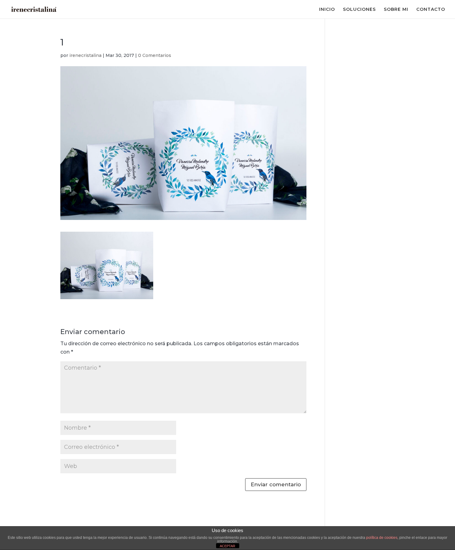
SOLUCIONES (359, 9)
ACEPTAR (227, 546)
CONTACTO (430, 9)
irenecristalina (85, 55)
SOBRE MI (396, 9)
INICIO (327, 9)
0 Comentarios (154, 55)
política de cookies (381, 537)
